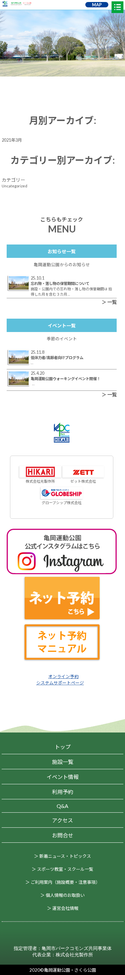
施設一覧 (62, 762)
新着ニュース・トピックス (65, 856)
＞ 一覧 (109, 302)
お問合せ (62, 835)
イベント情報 (63, 777)
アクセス (62, 820)
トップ (63, 747)
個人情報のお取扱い (65, 895)
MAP (97, 4)
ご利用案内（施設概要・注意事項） (65, 882)
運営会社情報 (65, 908)
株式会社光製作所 (40, 481)
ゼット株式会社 (83, 481)
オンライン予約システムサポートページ (60, 679)
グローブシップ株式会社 (62, 502)
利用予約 (62, 792)
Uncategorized (14, 186)
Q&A (62, 806)
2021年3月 (12, 140)
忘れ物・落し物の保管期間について (60, 283)
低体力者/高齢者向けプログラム (57, 357)
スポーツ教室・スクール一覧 (65, 869)
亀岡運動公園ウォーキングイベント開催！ (65, 378)
